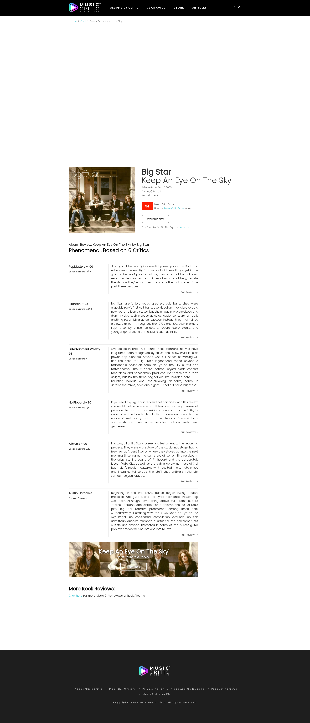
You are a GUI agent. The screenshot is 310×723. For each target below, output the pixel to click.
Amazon (185, 227)
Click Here (133, 567)
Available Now (155, 219)
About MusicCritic (89, 689)
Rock (83, 21)
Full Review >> (189, 292)
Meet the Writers (122, 689)
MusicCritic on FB (156, 694)
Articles (199, 7)
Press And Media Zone (188, 689)
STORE (179, 7)
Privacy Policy (153, 689)
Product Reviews (224, 689)
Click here (75, 596)
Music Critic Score (174, 208)
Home (73, 21)
